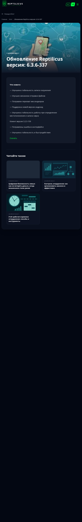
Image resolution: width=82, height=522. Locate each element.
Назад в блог (9, 14)
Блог (10, 19)
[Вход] (73, 4)
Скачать (13, 138)
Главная (4, 19)
